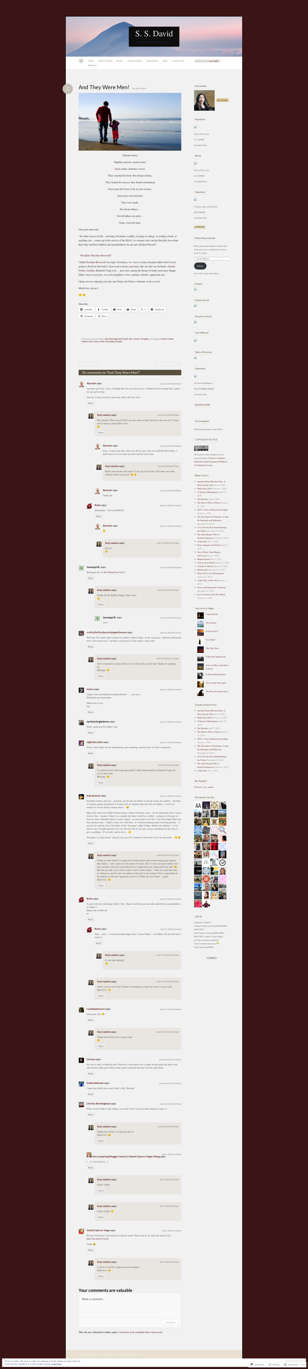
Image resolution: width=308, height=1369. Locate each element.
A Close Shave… (88, 364)
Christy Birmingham (98, 1103)
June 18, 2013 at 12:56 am (170, 1083)
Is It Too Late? (212, 631)
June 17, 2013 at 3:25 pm (170, 526)
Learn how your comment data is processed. (140, 1332)
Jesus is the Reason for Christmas (211, 587)
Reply (90, 403)
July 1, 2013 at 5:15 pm (169, 1179)
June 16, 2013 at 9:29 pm (168, 590)
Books (120, 60)
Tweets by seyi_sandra (204, 786)
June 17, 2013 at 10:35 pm (168, 543)
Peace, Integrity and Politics (209, 545)
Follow (200, 266)
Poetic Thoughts (141, 339)
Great (117, 168)
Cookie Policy (56, 1364)
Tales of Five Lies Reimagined (210, 573)
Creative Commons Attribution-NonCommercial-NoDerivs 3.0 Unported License (211, 462)
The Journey (211, 622)
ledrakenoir (94, 795)
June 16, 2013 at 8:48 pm (170, 490)
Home (91, 60)
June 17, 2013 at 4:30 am (170, 742)
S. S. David (154, 33)
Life (106, 339)
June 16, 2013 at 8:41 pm (170, 383)
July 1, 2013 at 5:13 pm (171, 1154)
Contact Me (178, 60)
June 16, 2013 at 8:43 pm (168, 415)
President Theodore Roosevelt (96, 255)
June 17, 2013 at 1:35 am (170, 632)
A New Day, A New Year (207, 580)
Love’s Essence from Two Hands (211, 594)
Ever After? (211, 639)
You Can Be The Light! (216, 682)
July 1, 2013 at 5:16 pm (169, 1206)
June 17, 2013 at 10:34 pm (168, 955)
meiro (90, 689)
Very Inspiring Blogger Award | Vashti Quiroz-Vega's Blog (126, 1156)
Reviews (92, 65)
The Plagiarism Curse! (168, 364)
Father (170, 339)
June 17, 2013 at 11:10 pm (168, 658)
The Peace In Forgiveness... (217, 691)
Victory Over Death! (206, 562)
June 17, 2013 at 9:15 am (170, 796)
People (118, 341)
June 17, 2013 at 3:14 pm (170, 899)
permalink (214, 61)
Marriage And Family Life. (121, 339)
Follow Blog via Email (205, 238)
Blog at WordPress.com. (88, 1354)
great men (134, 266)
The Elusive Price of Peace (208, 502)
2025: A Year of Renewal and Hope (212, 509)
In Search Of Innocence (216, 674)
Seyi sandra (104, 414)
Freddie (90, 270)
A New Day (202, 541)
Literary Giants (135, 60)
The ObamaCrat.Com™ (114, 572)
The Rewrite (202, 499)
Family (164, 339)
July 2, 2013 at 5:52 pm (169, 1262)
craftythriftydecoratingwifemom (107, 632)
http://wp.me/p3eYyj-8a (97, 1238)
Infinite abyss (203, 569)
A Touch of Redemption (207, 492)
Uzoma (91, 1059)
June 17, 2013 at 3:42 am (170, 689)
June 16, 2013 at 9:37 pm (170, 618)
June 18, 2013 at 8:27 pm (170, 1104)
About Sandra (105, 60)
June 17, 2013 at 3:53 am (170, 722)
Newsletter (152, 60)
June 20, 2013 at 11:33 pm (168, 855)
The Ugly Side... (213, 648)
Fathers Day (87, 341)
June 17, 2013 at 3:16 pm (170, 929)
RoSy (98, 504)
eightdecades (95, 741)
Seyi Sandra (140, 88)
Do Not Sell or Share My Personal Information (122, 1354)
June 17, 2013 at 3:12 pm (170, 505)
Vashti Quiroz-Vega (98, 1230)
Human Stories (203, 559)
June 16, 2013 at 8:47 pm (168, 466)
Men (102, 341)
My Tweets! (201, 781)
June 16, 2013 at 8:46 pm (170, 446)
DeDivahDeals (95, 1082)
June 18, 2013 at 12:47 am (170, 1059)
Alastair (91, 383)
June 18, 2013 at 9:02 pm (168, 1126)
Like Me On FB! (202, 404)
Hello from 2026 (204, 488)
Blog (165, 60)
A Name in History (205, 566)
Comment (170, 1322)
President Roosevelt (96, 262)
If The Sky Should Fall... (216, 656)
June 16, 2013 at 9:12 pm (170, 567)
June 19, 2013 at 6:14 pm (168, 765)
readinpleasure (96, 1008)
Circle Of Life (212, 614)
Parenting (109, 341)
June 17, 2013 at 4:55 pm (170, 1009)
